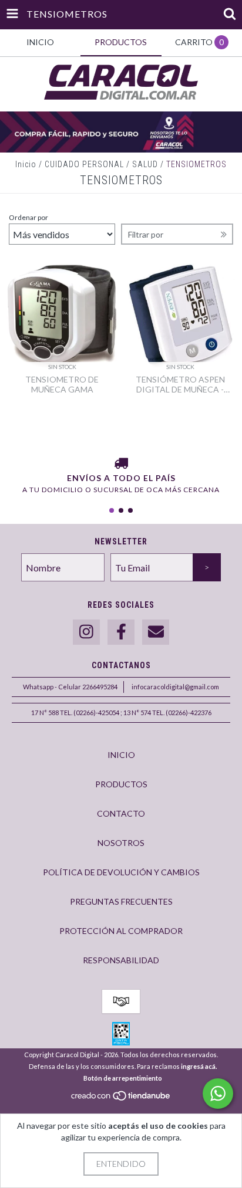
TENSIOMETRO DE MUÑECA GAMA (62, 384)
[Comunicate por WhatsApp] (218, 1093)
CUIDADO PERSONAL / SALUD (101, 164)
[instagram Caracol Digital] (86, 632)
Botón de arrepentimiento (122, 1078)
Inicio (25, 164)
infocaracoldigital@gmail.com (175, 687)
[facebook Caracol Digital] (121, 632)
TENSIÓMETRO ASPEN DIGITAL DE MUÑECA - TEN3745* (180, 384)
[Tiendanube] (121, 1098)
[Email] (155, 632)
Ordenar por (28, 217)
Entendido (121, 1164)
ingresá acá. (199, 1066)
